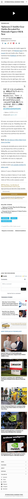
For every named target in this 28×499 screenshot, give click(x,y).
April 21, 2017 (13, 114)
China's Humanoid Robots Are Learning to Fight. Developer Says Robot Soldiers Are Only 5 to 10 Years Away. (13, 407)
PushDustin (13, 55)
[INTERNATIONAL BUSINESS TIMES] (14, 2)
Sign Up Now (6, 325)
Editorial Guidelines (20, 230)
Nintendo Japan (18, 50)
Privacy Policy (20, 198)
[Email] (16, 43)
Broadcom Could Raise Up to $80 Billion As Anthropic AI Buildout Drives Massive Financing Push (13, 379)
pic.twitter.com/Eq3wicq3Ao (12, 108)
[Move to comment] (19, 43)
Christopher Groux (7, 38)
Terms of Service (11, 198)
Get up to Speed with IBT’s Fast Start (18, 323)
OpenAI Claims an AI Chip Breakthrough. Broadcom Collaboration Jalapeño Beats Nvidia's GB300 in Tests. (13, 355)
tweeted (3, 53)
